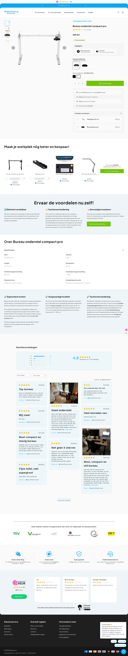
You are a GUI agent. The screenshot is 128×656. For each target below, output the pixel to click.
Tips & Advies (63, 632)
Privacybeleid (64, 637)
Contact (33, 632)
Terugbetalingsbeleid (9, 653)
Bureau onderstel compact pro (15, 174)
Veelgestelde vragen (37, 634)
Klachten (33, 629)
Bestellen (7, 626)
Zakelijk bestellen (65, 626)
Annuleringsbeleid (31, 653)
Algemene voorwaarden (67, 634)
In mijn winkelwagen (112, 171)
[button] (7, 23)
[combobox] (23, 375)
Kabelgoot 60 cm (93, 119)
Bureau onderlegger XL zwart (64, 174)
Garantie (7, 632)
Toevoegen (16, 185)
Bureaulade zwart (93, 127)
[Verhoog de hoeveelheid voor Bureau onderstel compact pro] (83, 83)
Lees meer (68, 429)
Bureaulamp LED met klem (89, 174)
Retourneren (8, 634)
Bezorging (7, 629)
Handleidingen (64, 629)
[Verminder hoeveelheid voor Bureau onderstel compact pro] (75, 83)
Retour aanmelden (36, 626)
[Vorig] (42, 5)
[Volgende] (85, 5)
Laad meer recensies (64, 500)
